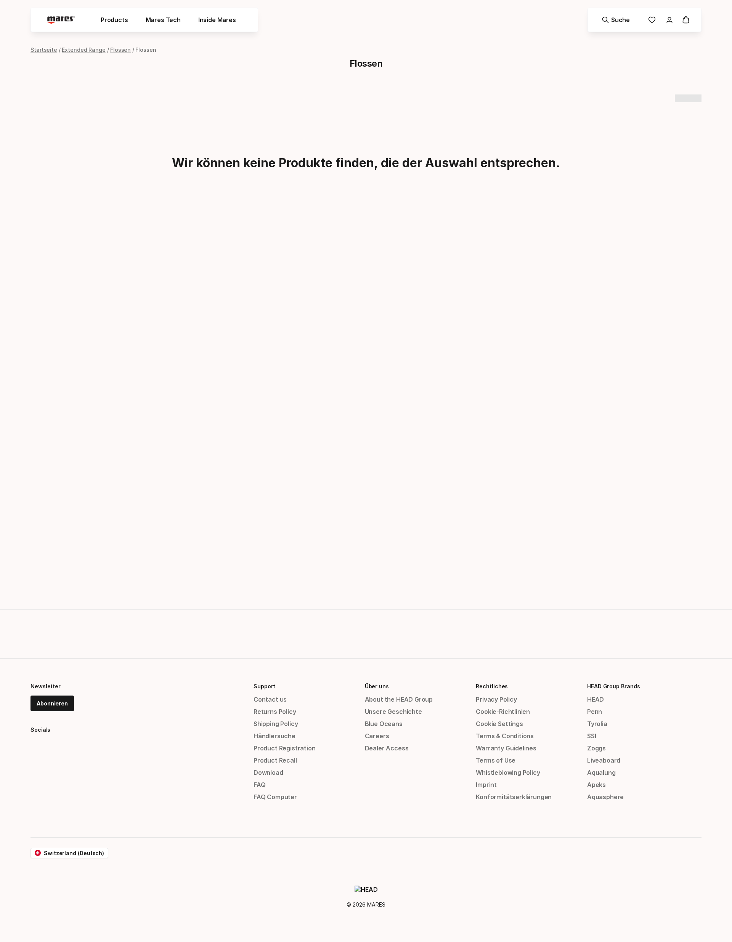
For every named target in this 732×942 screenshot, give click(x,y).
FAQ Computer (275, 797)
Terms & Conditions (505, 736)
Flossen (120, 49)
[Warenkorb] (685, 20)
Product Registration (284, 748)
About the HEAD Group (399, 699)
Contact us (270, 699)
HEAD (595, 699)
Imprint (486, 784)
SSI (591, 736)
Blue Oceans (384, 724)
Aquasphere (605, 797)
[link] (652, 20)
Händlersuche (274, 736)
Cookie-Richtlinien (503, 711)
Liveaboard (603, 760)
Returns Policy (275, 711)
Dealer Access (387, 748)
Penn (594, 711)
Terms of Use (495, 760)
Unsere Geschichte (393, 711)
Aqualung (601, 772)
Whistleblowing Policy (508, 772)
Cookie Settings (499, 724)
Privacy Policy (496, 699)
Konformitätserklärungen (514, 797)
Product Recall (275, 760)
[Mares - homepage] (61, 20)
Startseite (43, 49)
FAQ (259, 784)
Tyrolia (597, 724)
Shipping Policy (276, 724)
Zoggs (596, 748)
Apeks (596, 784)
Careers (377, 736)
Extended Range (84, 49)
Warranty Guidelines (506, 748)
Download (268, 772)
